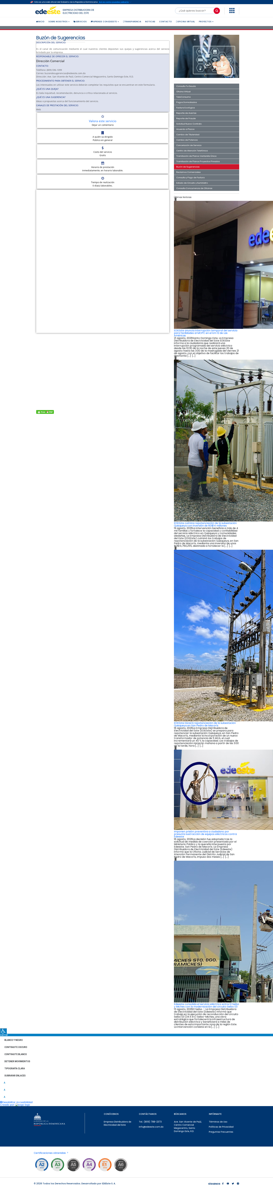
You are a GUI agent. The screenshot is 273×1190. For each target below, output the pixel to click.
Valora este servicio (102, 121)
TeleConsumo (183, 96)
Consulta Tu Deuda (186, 86)
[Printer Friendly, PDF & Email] (45, 412)
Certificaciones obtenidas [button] (50, 1153)
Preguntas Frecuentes (221, 1131)
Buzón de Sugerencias (188, 166)
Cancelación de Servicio (189, 145)
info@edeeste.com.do (151, 1126)
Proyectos (205, 21)
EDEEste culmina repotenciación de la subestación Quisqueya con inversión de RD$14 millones (205, 524)
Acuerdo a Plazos (185, 129)
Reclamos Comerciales (188, 172)
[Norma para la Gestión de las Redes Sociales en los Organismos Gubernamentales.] (105, 1165)
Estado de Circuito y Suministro (192, 182)
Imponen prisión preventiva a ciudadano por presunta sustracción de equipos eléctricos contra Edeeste (205, 834)
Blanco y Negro (13, 1040)
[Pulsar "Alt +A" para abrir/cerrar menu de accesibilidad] (3, 1031)
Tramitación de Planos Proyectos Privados (198, 161)
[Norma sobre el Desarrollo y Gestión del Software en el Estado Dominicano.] (121, 1165)
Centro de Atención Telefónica (192, 150)
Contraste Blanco (15, 1054)
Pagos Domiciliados (186, 102)
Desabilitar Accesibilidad (17, 1102)
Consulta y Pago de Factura (190, 177)
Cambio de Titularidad (187, 134)
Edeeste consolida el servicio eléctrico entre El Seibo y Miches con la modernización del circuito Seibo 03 (206, 1005)
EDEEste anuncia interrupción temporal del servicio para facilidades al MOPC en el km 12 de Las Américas (205, 333)
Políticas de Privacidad (221, 1126)
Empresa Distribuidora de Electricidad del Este (117, 1123)
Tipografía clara (14, 1068)
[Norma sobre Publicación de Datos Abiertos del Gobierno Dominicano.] (57, 1165)
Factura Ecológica (185, 107)
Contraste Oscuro (15, 1047)
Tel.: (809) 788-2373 (150, 1121)
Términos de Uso (218, 1121)
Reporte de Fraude (186, 118)
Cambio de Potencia (187, 139)
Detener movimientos (17, 1061)
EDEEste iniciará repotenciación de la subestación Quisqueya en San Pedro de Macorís (205, 724)
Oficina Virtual (183, 91)
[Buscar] (217, 11)
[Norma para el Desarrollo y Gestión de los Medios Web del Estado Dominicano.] (42, 1165)
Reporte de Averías (186, 113)
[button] (231, 12)
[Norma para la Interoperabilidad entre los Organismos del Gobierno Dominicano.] (89, 1165)
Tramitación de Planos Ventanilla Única (196, 156)
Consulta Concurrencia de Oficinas (194, 188)
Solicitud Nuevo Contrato (189, 123)
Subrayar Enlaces (15, 1075)
